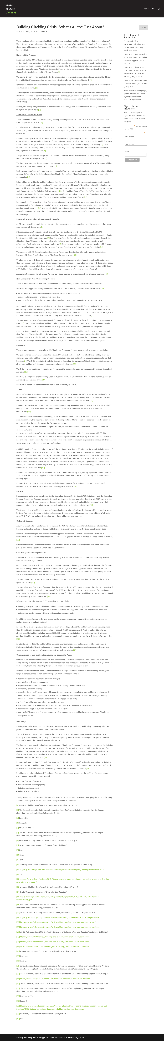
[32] (91, 505)
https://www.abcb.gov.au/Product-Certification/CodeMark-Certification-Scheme (55, 978)
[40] (87, 768)
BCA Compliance (28, 31)
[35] (33, 582)
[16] (48, 238)
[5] (39, 110)
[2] (91, 80)
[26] (26, 372)
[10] (55, 166)
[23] (22, 323)
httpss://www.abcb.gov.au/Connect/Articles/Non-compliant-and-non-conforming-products (59, 917)
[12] (60, 191)
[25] (74, 364)
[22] (92, 315)
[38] (74, 650)
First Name (129, 136)
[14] (39, 208)
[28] (91, 400)
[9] (46, 158)
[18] (101, 247)
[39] (45, 757)
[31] (75, 486)
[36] (48, 596)
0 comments (41, 31)
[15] (42, 227)
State (127, 152)
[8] (44, 150)
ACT (18, 31)
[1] (59, 72)
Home (146, 9)
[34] (65, 548)
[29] (29, 411)
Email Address (135, 129)
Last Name (129, 144)
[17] (60, 244)
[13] (85, 197)
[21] (102, 288)
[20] (106, 274)
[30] (43, 467)
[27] (43, 380)
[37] (18, 639)
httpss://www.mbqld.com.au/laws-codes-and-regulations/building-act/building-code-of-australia (62, 869)
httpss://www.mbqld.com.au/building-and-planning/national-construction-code (54, 937)
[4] (28, 102)
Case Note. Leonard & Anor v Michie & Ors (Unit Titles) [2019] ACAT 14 (135, 83)
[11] (28, 177)
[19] (75, 255)
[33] (18, 540)
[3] (36, 88)
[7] (102, 144)
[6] (41, 122)
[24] (25, 361)
